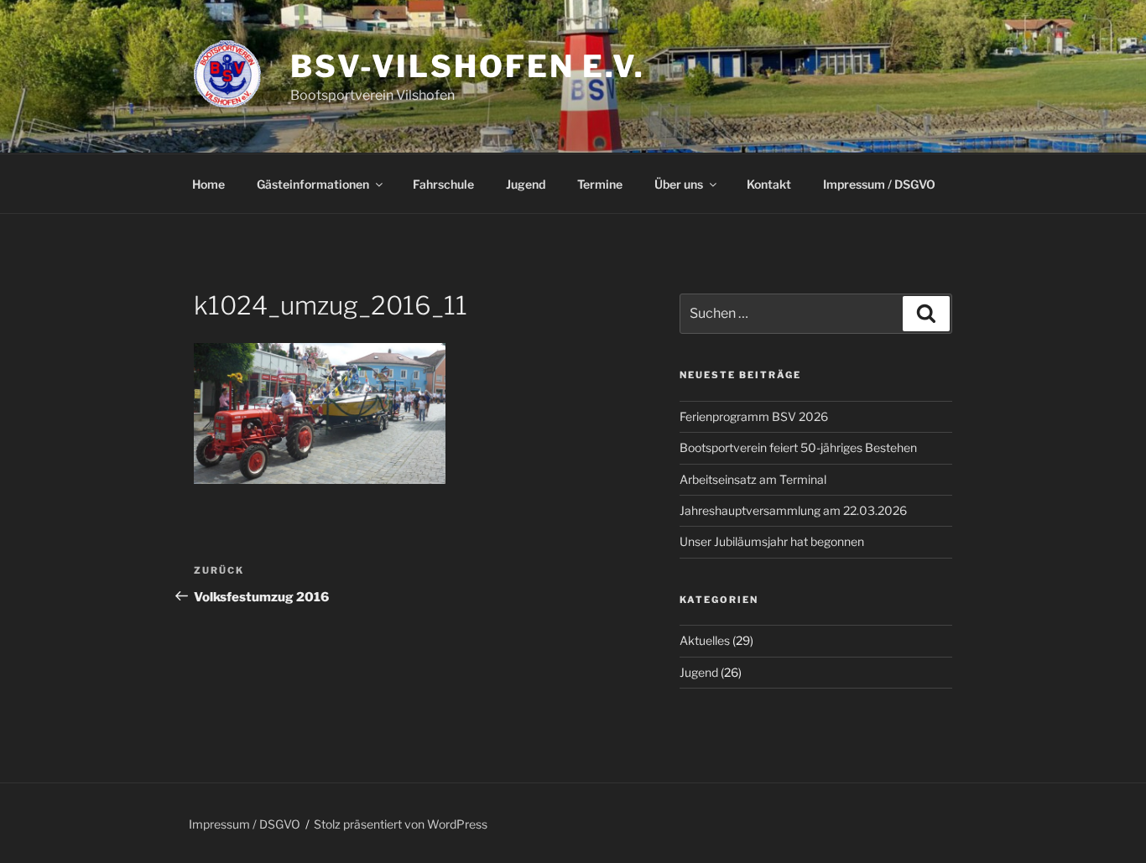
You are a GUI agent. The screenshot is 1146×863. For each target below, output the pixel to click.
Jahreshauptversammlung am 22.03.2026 (793, 510)
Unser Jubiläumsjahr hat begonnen (772, 541)
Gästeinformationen (313, 184)
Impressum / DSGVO (879, 184)
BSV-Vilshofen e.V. (467, 66)
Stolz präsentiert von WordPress (400, 824)
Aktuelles (705, 640)
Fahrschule (443, 184)
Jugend (525, 184)
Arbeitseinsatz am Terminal (753, 479)
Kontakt (769, 184)
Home (208, 184)
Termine (599, 184)
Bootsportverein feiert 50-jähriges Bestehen (798, 447)
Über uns (678, 184)
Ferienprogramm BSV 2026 (754, 416)
